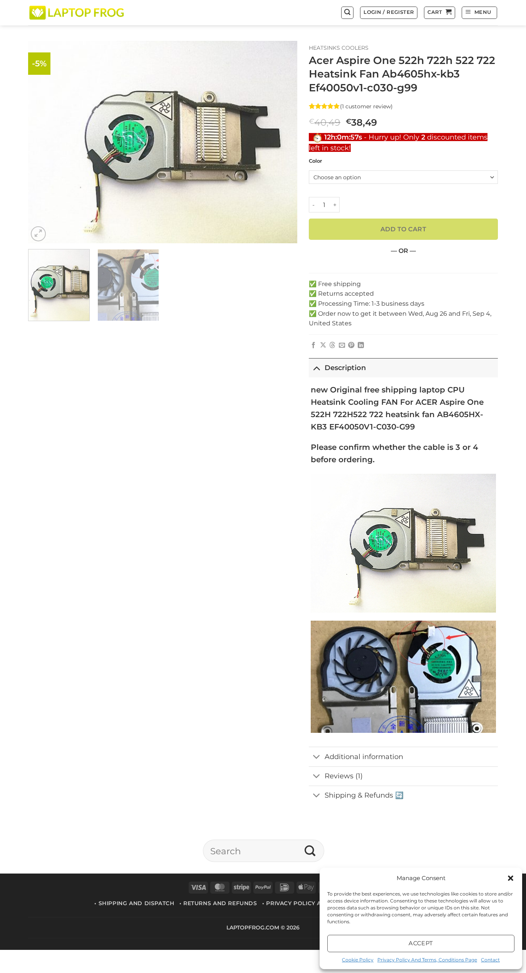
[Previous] (43, 142)
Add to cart (403, 229)
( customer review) (366, 106)
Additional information (364, 756)
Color (315, 161)
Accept (421, 943)
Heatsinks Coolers (339, 48)
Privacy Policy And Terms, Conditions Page (427, 960)
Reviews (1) (344, 776)
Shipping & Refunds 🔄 (364, 795)
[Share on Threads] (332, 345)
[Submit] (310, 851)
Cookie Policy (358, 960)
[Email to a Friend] (342, 345)
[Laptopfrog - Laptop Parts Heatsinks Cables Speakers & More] (77, 12)
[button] (510, 878)
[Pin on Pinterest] (351, 345)
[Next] (282, 142)
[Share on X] (323, 345)
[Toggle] (316, 367)
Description (345, 368)
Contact (490, 960)
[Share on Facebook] (313, 345)
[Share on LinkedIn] (361, 345)
